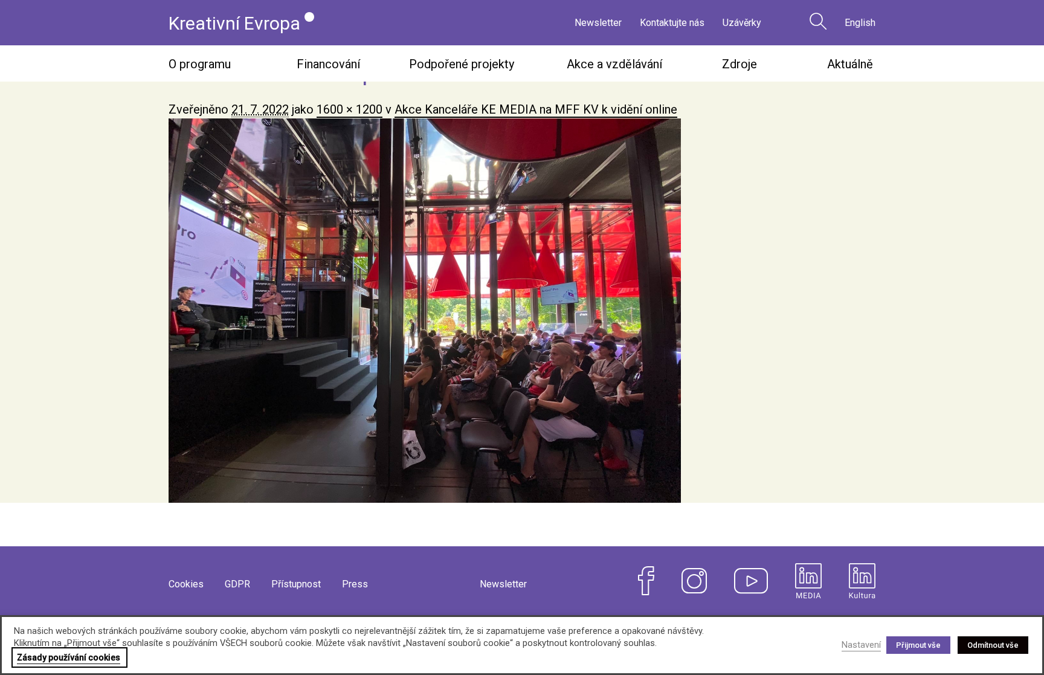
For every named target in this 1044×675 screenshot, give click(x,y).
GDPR (237, 584)
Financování (328, 64)
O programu (200, 64)
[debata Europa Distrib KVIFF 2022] (522, 310)
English (860, 22)
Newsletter (598, 22)
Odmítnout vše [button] (993, 645)
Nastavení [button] (861, 644)
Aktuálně (850, 64)
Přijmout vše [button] (918, 645)
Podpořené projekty (461, 64)
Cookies (186, 584)
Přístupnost (296, 584)
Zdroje (739, 64)
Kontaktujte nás (672, 22)
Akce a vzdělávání (614, 64)
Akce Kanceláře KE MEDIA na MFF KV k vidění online (536, 109)
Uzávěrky (742, 22)
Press (355, 584)
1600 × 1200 (349, 109)
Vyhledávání (818, 21)
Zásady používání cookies (68, 657)
